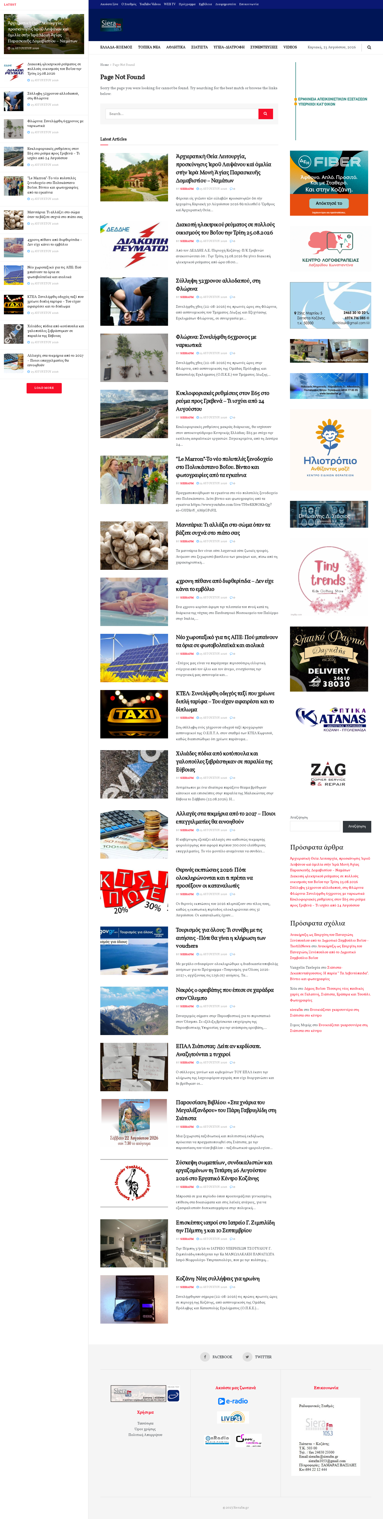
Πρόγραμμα (187, 4)
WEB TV (170, 4)
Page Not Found (124, 65)
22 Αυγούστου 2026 (213, 1127)
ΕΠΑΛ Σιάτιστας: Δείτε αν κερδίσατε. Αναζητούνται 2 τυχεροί (218, 1051)
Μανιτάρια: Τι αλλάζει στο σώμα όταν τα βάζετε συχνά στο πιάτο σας (55, 215)
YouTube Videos (150, 4)
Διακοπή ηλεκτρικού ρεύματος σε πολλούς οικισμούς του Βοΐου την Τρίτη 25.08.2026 (54, 69)
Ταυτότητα (145, 1423)
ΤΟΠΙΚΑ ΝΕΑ (149, 47)
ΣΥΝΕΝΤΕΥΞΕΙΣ (264, 47)
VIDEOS (290, 47)
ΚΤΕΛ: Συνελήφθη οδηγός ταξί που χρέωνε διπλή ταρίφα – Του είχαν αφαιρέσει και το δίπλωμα (55, 302)
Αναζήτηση (299, 817)
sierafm (187, 189)
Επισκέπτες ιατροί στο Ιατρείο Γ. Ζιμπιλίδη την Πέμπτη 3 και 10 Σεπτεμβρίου (225, 1227)
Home (104, 65)
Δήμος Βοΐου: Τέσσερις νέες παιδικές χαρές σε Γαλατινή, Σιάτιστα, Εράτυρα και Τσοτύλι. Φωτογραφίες (330, 994)
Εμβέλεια (205, 4)
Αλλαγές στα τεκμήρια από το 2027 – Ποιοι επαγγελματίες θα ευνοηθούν (55, 360)
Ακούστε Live (109, 4)
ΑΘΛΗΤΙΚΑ (176, 47)
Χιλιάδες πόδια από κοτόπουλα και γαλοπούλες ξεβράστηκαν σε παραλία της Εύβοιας (55, 331)
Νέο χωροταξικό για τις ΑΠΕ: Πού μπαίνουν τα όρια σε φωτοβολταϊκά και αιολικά (54, 272)
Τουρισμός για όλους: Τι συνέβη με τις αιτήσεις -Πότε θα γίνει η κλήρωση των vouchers (221, 938)
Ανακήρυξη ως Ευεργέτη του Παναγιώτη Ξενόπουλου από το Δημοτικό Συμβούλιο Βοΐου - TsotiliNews (329, 941)
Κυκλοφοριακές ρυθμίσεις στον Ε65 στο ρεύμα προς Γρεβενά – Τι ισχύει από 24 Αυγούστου (53, 153)
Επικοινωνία (249, 4)
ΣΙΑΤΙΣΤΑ (199, 47)
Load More (44, 388)
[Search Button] (265, 114)
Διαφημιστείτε (225, 4)
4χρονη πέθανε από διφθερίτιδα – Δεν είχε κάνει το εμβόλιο (54, 242)
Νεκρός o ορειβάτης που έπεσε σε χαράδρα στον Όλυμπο (225, 994)
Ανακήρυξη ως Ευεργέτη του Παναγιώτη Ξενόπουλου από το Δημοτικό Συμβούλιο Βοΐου (326, 952)
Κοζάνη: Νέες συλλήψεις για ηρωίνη (218, 1279)
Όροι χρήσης (145, 1429)
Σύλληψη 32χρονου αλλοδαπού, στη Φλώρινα (53, 96)
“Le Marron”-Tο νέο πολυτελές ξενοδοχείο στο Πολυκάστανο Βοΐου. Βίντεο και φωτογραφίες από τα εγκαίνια (52, 185)
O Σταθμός (129, 4)
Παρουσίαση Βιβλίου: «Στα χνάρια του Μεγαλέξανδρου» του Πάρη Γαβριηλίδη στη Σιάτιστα (226, 1111)
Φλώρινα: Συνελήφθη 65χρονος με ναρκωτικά (55, 124)
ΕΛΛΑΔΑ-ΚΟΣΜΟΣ (116, 47)
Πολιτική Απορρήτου (145, 1435)
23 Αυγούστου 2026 (213, 189)
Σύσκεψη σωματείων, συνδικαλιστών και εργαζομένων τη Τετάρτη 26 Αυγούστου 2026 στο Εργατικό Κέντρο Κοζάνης (224, 1171)
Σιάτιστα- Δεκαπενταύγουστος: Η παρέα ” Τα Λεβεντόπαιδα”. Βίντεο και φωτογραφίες (329, 973)
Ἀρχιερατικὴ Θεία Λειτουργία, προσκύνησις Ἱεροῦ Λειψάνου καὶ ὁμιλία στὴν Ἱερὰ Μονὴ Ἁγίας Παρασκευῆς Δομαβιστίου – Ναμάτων (42, 32)
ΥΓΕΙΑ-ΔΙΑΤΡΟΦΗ (229, 47)
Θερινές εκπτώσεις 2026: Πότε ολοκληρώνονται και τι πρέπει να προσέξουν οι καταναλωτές (214, 878)
